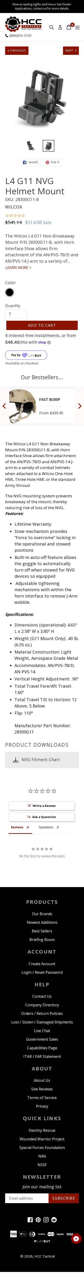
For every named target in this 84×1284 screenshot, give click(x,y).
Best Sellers (42, 931)
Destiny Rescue (42, 1130)
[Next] (79, 406)
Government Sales (42, 1039)
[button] (76, 1239)
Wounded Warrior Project (42, 1139)
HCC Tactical (45, 1256)
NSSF (42, 1164)
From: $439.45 (51, 413)
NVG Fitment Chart (40, 759)
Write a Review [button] (44, 806)
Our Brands (42, 913)
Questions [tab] (46, 827)
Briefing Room (42, 939)
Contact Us (42, 996)
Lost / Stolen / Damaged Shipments (42, 1022)
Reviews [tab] (17, 827)
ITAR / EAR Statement (42, 1056)
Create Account (42, 963)
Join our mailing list (42, 1186)
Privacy (42, 1106)
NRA (42, 1156)
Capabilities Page (42, 1047)
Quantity (12, 305)
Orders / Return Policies (42, 1013)
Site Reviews (42, 1089)
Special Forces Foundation (42, 1147)
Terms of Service (42, 1097)
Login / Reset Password (42, 972)
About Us (42, 1080)
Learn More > (18, 267)
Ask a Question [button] (44, 817)
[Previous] (4, 406)
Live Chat (42, 1030)
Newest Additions (42, 922)
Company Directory (42, 1004)
